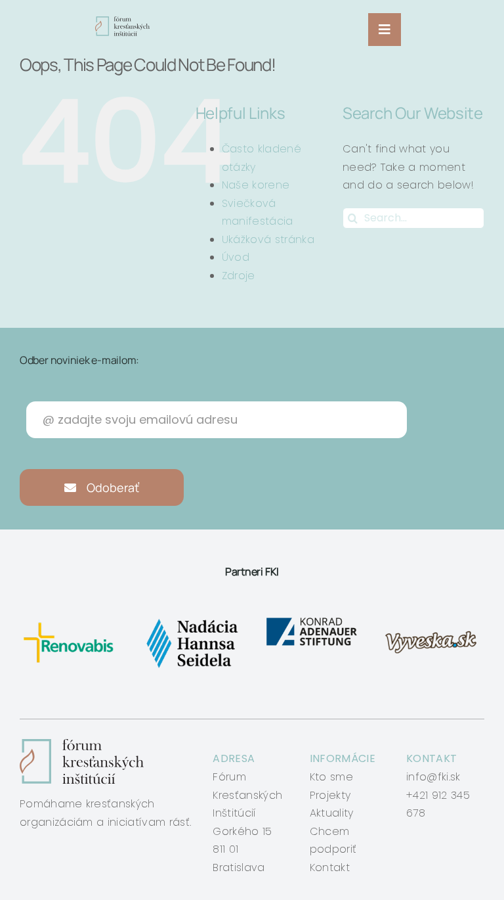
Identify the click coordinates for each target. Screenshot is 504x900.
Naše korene (256, 184)
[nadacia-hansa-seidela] (191, 619)
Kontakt (330, 867)
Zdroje (238, 275)
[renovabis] (71, 619)
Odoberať (111, 487)
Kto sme (331, 776)
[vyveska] (433, 619)
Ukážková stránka (268, 239)
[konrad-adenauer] (312, 619)
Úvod (235, 257)
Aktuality (332, 813)
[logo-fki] (122, 21)
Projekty (330, 795)
